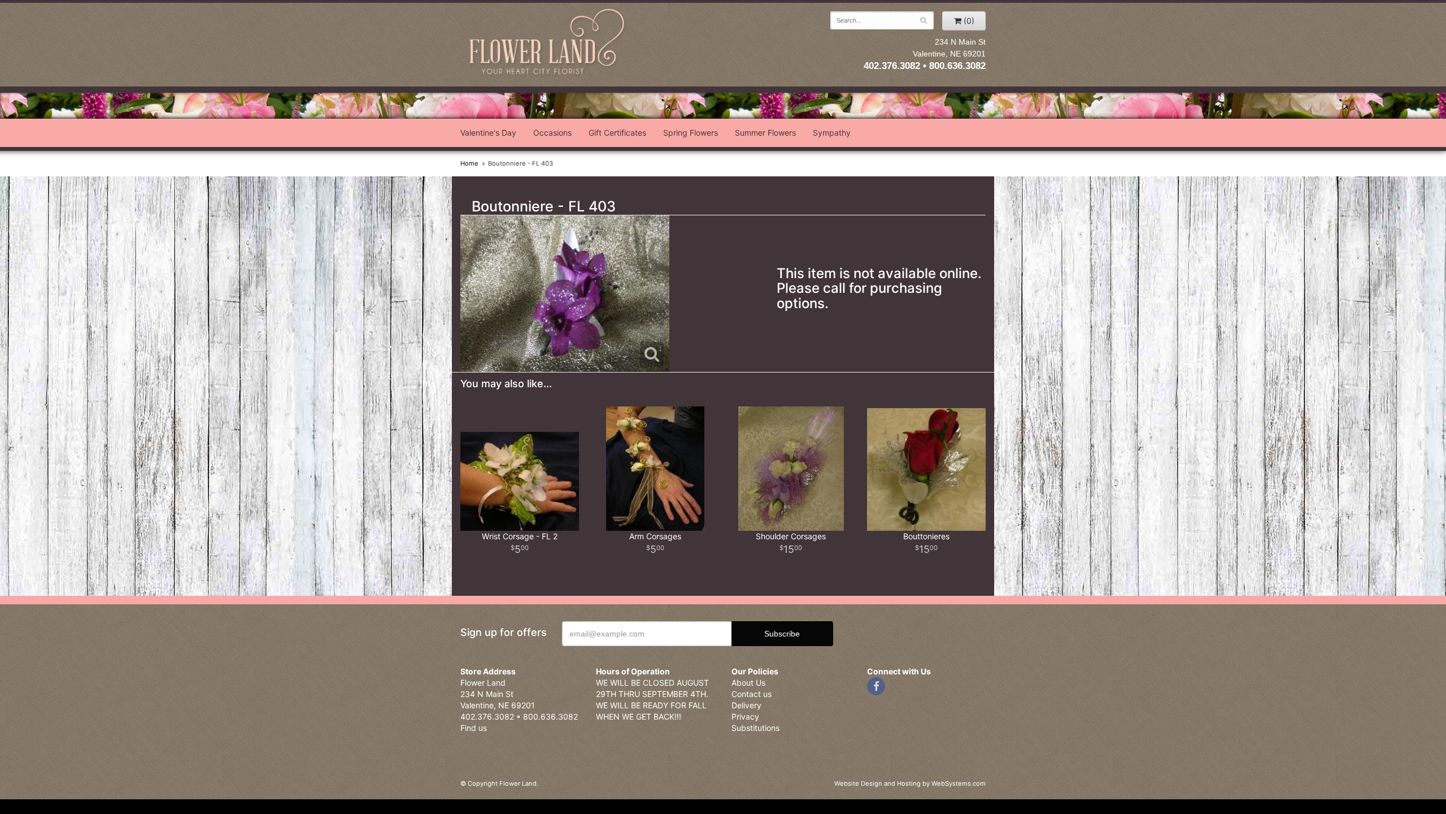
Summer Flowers (765, 132)
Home (469, 163)
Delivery (746, 705)
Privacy (745, 716)
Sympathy (832, 132)
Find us (473, 728)
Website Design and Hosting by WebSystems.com (910, 783)
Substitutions (755, 728)
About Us (748, 682)
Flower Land (548, 43)
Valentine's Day (488, 132)
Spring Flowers (690, 132)
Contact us (751, 694)
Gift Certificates (617, 132)
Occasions (552, 132)
